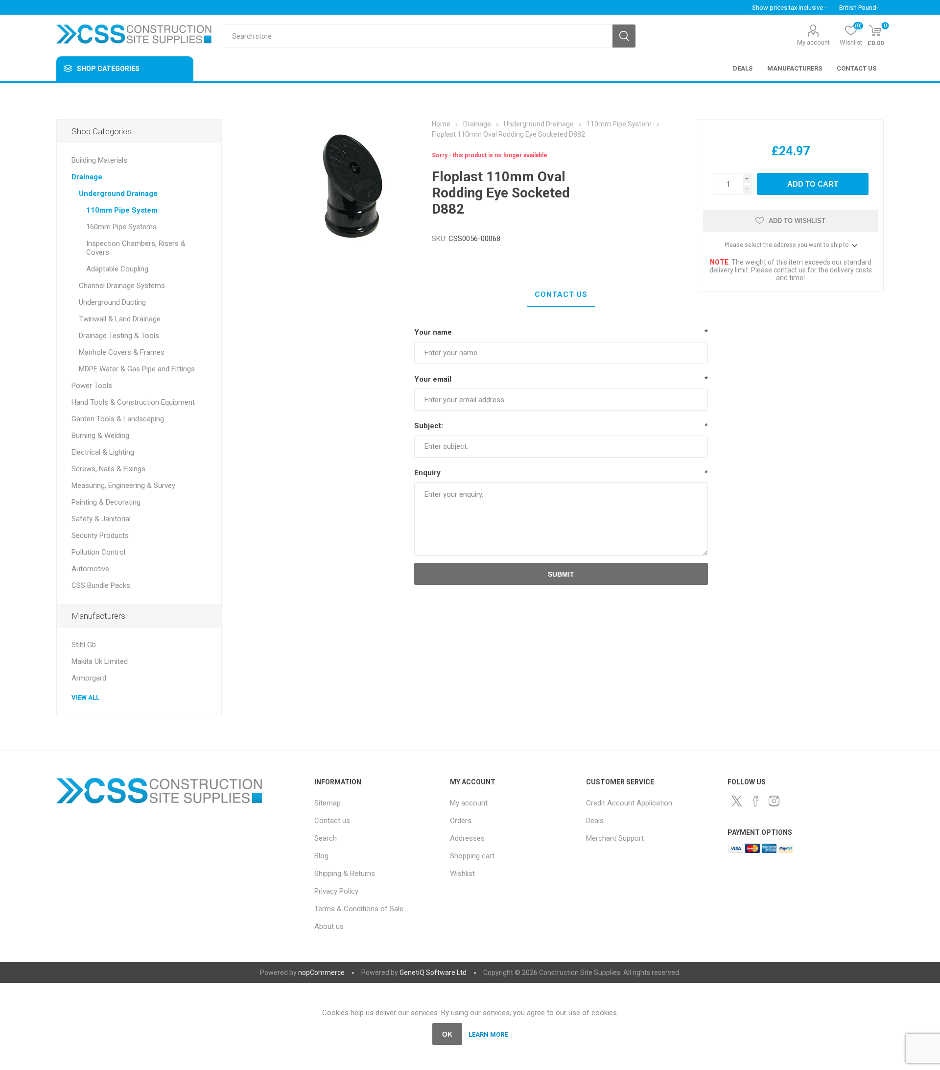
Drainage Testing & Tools (119, 335)
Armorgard (88, 678)
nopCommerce (321, 972)
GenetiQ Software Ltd (433, 972)
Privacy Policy (336, 891)
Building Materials (99, 160)
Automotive (90, 568)
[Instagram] (774, 801)
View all (85, 697)
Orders (460, 820)
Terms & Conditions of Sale (358, 908)
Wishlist (462, 873)
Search (623, 36)
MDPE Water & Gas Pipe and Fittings (137, 369)
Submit (561, 574)
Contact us (332, 820)
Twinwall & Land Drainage (120, 319)
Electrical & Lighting (102, 452)
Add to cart (812, 184)
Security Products (100, 535)
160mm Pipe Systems (121, 226)
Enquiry (427, 472)
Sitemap (327, 803)
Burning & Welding (100, 435)
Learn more (488, 1034)
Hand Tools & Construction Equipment (133, 402)
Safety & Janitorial (101, 518)
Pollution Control (98, 552)
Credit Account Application (629, 803)
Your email (432, 379)
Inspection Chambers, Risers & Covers (136, 248)
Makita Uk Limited (99, 661)
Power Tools (91, 385)
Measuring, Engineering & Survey (123, 485)
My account (813, 42)
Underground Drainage (118, 193)
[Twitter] (737, 801)
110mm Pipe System (122, 210)
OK (447, 1034)
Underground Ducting (112, 302)
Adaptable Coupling (117, 269)
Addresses (467, 838)
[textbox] (417, 36)
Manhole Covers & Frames (121, 352)
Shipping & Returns (344, 873)
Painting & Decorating (106, 502)
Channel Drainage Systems (122, 285)
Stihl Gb (83, 644)
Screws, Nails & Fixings (108, 468)
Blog (321, 855)
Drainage (86, 176)
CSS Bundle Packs (100, 585)
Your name (433, 332)
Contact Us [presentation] (561, 294)
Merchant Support (615, 838)
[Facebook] (755, 801)
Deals (595, 820)
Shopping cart (472, 855)
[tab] (561, 295)
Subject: (428, 425)
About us (329, 926)
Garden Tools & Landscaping (117, 418)
